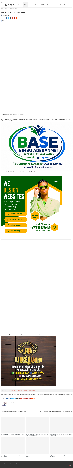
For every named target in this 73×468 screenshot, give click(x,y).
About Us (16, 0)
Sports (30, 4)
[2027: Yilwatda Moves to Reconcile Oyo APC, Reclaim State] (13, 425)
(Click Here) (22, 114)
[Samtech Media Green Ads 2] (31, 206)
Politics (25, 4)
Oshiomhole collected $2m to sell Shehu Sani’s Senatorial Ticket (14, 411)
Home (13, 0)
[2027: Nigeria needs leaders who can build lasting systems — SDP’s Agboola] (13, 445)
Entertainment (35, 4)
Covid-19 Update (43, 4)
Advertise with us (27, 0)
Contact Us (21, 0)
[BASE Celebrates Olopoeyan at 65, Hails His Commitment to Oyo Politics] (37, 445)
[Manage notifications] (70, 465)
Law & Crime (49, 4)
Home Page (20, 4)
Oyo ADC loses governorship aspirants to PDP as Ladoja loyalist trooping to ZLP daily (56, 411)
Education (55, 4)
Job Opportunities (62, 4)
